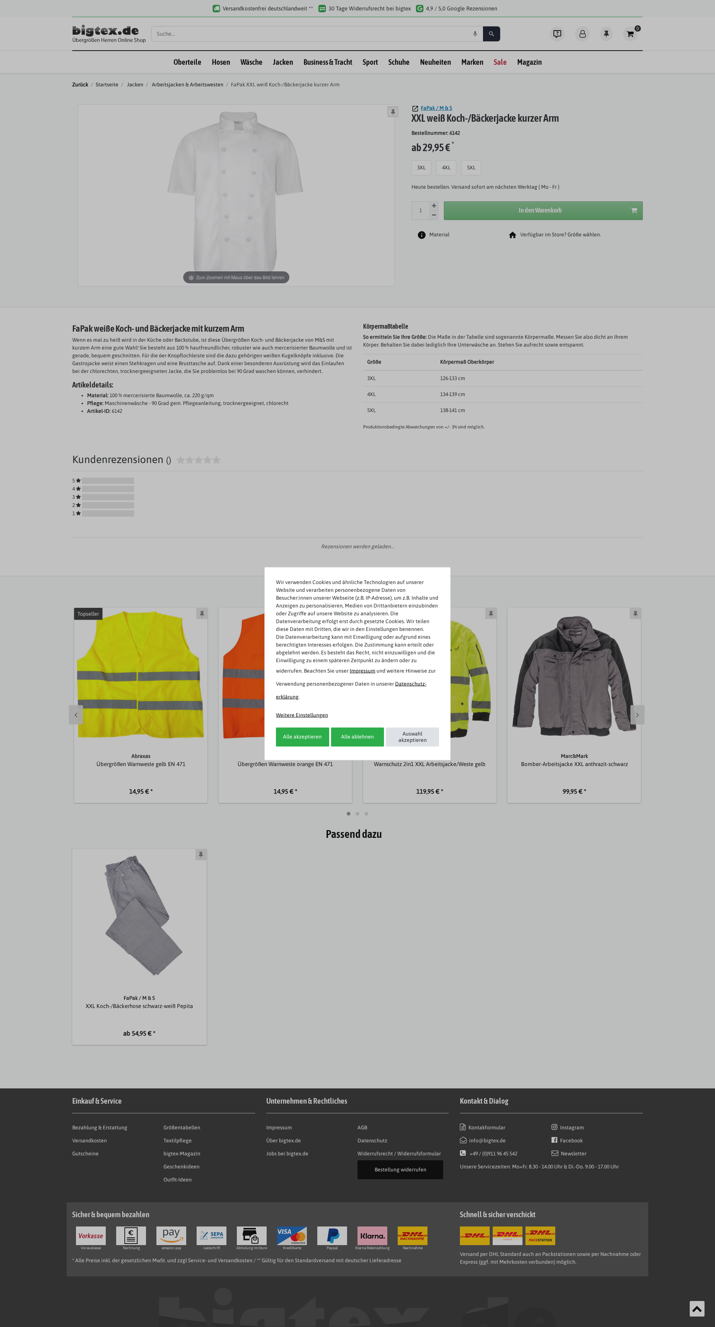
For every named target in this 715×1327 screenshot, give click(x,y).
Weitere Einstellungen (302, 715)
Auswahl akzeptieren (412, 736)
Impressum (362, 670)
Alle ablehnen (357, 737)
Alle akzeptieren (302, 737)
